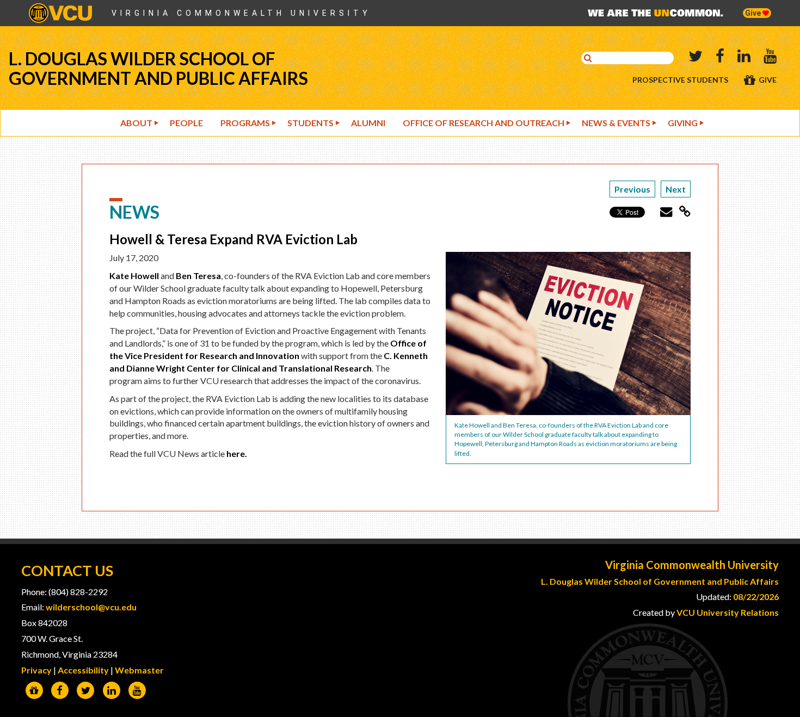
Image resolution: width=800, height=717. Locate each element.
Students (310, 123)
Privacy (36, 670)
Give (753, 13)
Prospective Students (680, 79)
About (136, 123)
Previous (632, 189)
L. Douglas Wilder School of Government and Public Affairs (158, 68)
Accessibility (83, 670)
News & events (616, 123)
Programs (245, 123)
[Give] (34, 690)
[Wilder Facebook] (59, 690)
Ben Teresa (198, 275)
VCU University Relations (727, 612)
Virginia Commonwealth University (241, 13)
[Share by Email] (662, 211)
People (186, 123)
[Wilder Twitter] (86, 690)
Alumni (368, 123)
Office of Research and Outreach (483, 123)
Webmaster (139, 670)
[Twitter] (695, 57)
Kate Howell (134, 275)
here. (236, 453)
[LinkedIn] (744, 57)
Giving (683, 123)
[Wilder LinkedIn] (111, 690)
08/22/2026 (756, 596)
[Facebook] (720, 57)
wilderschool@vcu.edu (91, 607)
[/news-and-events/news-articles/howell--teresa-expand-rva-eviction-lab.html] (681, 211)
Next (676, 189)
